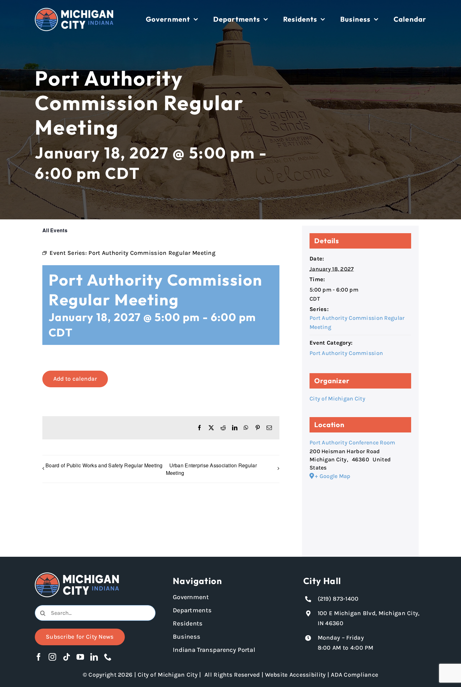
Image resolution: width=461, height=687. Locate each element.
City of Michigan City (337, 398)
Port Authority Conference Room (352, 442)
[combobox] (95, 613)
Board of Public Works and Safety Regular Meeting (104, 465)
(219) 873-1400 (338, 598)
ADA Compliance (354, 674)
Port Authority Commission (346, 353)
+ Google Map (332, 476)
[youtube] (80, 657)
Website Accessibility (295, 674)
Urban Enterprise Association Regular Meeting (211, 469)
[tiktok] (66, 657)
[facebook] (38, 657)
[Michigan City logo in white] (74, 10)
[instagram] (52, 657)
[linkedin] (94, 657)
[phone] (108, 657)
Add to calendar (75, 378)
